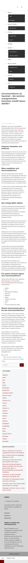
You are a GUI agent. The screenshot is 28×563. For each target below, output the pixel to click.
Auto (9, 83)
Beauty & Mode (12, 63)
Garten (10, 75)
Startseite (6, 513)
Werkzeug (12, 87)
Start (3, 558)
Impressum (7, 515)
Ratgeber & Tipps (11, 558)
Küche (11, 40)
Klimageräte (12, 36)
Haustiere (5, 413)
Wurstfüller (5, 441)
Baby (10, 16)
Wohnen (10, 43)
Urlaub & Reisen (13, 55)
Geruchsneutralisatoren (7, 282)
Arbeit (9, 59)
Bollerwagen (13, 51)
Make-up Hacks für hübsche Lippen (12, 357)
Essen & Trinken (12, 24)
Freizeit (10, 47)
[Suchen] (22, 365)
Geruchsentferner (13, 195)
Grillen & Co (12, 28)
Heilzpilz (5, 416)
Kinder (4, 418)
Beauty (4, 385)
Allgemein (5, 375)
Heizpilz (11, 79)
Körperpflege (13, 67)
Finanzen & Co (6, 400)
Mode (10, 71)
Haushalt (10, 32)
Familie (10, 12)
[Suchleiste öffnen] (18, 7)
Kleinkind (11, 20)
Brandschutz (6, 390)
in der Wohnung (18, 128)
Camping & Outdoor (8, 393)
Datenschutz (7, 518)
